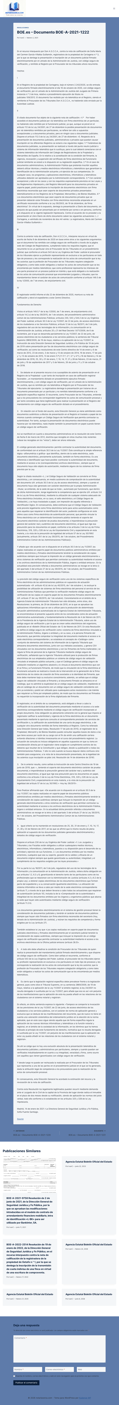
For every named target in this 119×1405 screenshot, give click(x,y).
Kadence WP (85, 1398)
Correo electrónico (55, 1369)
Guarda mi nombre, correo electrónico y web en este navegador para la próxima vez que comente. (57, 1376)
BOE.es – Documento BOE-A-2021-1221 (87, 1133)
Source (20, 1119)
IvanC (22, 38)
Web (80, 1369)
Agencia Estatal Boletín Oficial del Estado (89, 1161)
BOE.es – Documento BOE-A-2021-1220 (32, 1133)
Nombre (19, 1369)
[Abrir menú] (114, 8)
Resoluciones (23, 27)
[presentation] (30, 1174)
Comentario (20, 1338)
